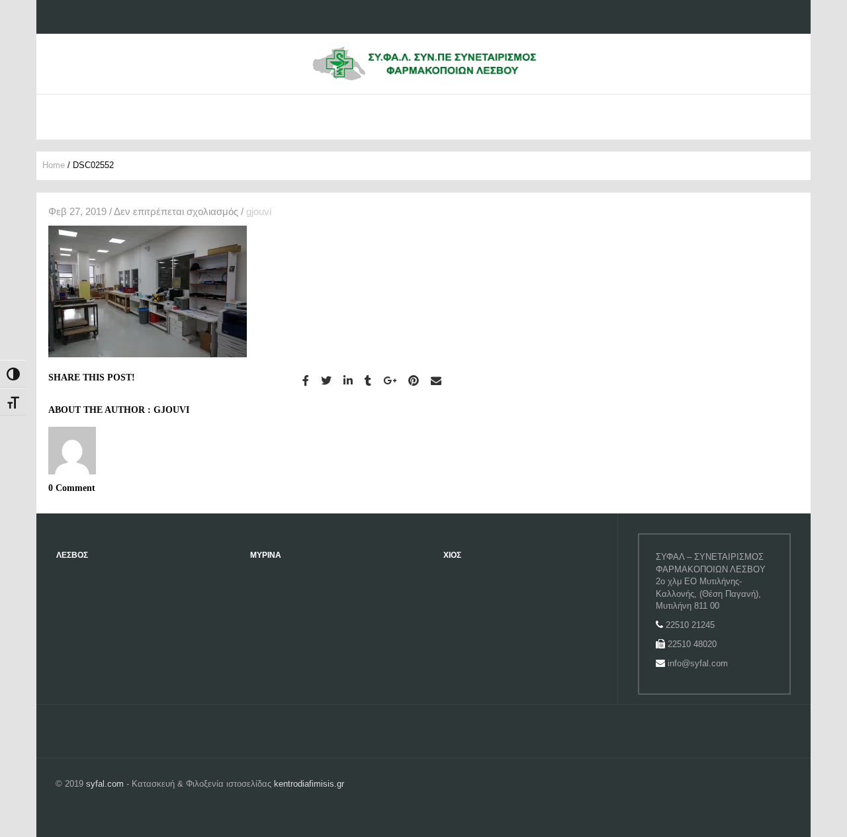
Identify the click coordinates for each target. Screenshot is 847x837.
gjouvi (258, 211)
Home (53, 165)
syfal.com (105, 784)
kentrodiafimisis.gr (309, 784)
